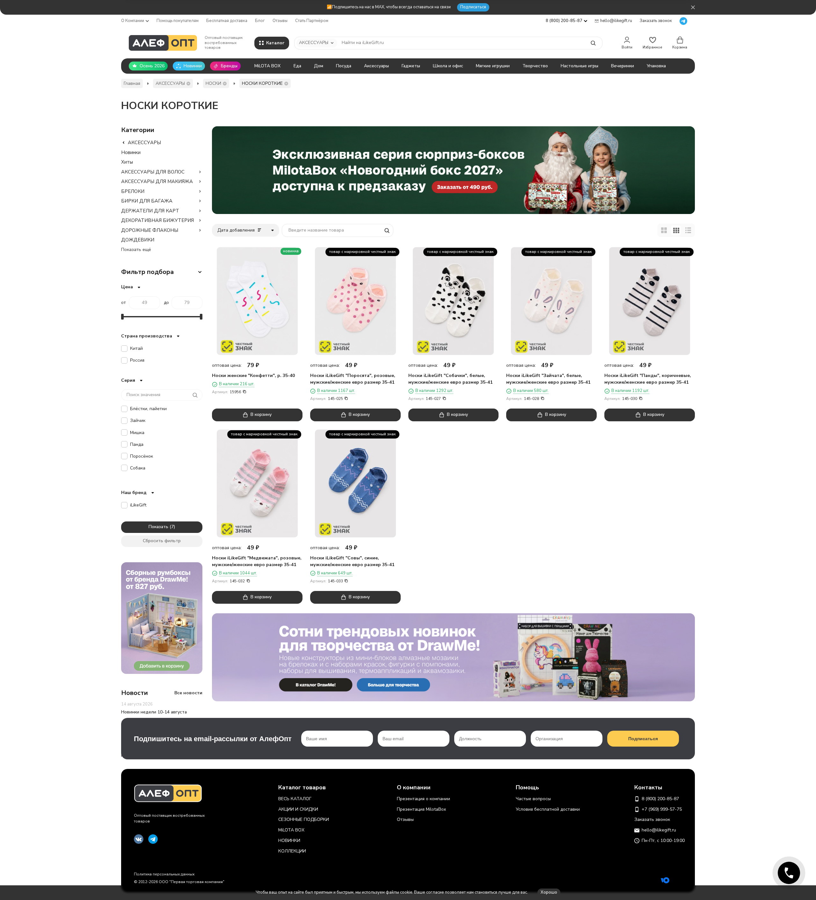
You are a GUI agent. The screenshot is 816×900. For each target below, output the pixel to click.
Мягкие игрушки (493, 66)
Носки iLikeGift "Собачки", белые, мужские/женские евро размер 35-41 (450, 379)
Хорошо (549, 892)
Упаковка (656, 66)
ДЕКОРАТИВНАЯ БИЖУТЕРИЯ (157, 220)
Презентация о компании (423, 799)
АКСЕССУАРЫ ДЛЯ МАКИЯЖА (157, 181)
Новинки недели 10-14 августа (154, 712)
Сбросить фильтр (162, 541)
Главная (132, 83)
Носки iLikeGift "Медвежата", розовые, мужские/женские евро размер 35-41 (257, 561)
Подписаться (473, 7)
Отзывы (280, 21)
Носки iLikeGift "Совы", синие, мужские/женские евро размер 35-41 (352, 561)
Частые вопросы (533, 799)
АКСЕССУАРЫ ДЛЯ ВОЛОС (153, 172)
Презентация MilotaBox (421, 809)
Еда (297, 66)
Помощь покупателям (178, 21)
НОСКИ (213, 83)
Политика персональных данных (164, 874)
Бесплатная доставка (226, 21)
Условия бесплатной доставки (548, 809)
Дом (318, 66)
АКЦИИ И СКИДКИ (298, 809)
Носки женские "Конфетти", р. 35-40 (253, 376)
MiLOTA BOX (267, 66)
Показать (158, 527)
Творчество (535, 66)
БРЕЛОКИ (132, 191)
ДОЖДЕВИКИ (137, 240)
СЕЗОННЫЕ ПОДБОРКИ (303, 819)
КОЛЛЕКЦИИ (292, 851)
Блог (260, 21)
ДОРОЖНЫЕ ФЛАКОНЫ (149, 230)
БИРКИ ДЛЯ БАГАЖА (146, 201)
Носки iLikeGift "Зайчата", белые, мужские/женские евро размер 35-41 (548, 379)
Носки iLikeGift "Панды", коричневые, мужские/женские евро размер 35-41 (647, 379)
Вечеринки (622, 66)
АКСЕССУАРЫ (170, 83)
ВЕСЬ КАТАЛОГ (294, 799)
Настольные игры (579, 66)
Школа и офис (448, 66)
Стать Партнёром (311, 21)
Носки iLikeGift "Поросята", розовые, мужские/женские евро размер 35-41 (352, 379)
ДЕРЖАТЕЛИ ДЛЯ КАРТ (150, 211)
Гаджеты (411, 66)
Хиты (127, 162)
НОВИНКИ (289, 840)
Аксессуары (376, 66)
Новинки (131, 152)
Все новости (188, 693)
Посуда (343, 66)
